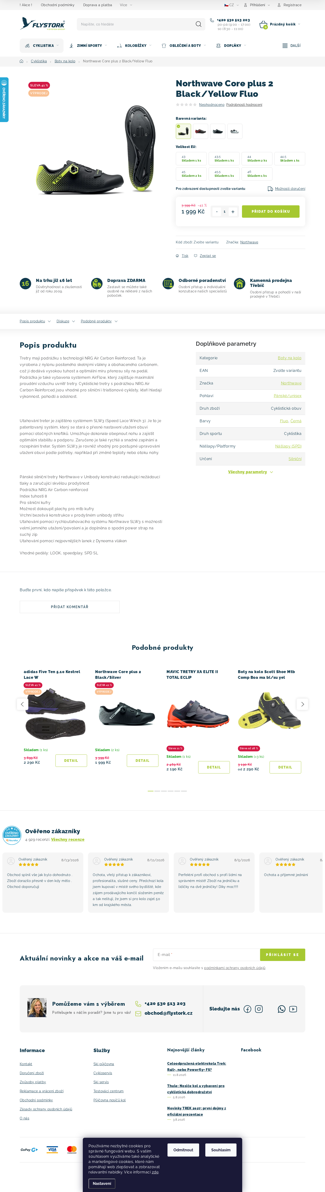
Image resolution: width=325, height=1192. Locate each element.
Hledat (198, 24)
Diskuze (63, 321)
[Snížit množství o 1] (216, 211)
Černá (296, 421)
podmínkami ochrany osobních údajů (235, 968)
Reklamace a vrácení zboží (42, 1091)
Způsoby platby (33, 1082)
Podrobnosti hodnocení (244, 105)
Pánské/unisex (288, 396)
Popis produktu (32, 321)
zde (155, 1172)
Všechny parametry (247, 472)
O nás (24, 1118)
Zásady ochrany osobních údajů (46, 1109)
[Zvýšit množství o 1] (233, 211)
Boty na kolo (289, 358)
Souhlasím (221, 1150)
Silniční (295, 459)
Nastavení (102, 1183)
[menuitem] (42, 46)
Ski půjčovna (104, 1064)
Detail (71, 760)
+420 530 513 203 (233, 20)
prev (22, 704)
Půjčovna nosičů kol (110, 1100)
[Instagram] (259, 1009)
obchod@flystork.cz (169, 1013)
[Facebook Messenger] (270, 1009)
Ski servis (101, 1082)
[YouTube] (293, 1009)
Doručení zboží (32, 1073)
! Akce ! (26, 5)
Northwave (249, 242)
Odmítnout (183, 1150)
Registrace (292, 5)
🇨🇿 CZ (229, 5)
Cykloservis (103, 1073)
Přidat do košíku (271, 211)
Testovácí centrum (109, 1091)
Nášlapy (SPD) (288, 446)
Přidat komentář (70, 607)
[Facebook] (247, 1009)
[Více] (291, 46)
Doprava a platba (97, 5)
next (302, 704)
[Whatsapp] (282, 1009)
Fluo (284, 421)
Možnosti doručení (290, 189)
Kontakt (26, 1064)
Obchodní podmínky (58, 5)
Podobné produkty (96, 321)
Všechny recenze (67, 839)
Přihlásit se (282, 955)
